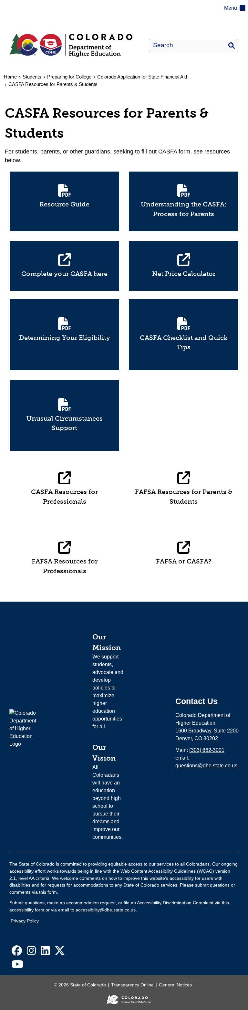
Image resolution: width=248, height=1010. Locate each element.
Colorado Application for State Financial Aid (142, 76)
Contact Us (196, 701)
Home (10, 76)
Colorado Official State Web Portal (124, 999)
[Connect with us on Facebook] (17, 952)
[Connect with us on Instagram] (31, 952)
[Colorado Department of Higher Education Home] (74, 45)
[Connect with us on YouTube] (17, 966)
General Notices (175, 984)
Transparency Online (132, 984)
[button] (236, 8)
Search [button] (231, 45)
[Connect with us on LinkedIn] (45, 952)
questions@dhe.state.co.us (206, 765)
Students (32, 76)
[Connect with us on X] (60, 952)
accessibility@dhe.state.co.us (106, 909)
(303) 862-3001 (206, 750)
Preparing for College (69, 76)
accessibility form (26, 909)
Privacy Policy (24, 920)
